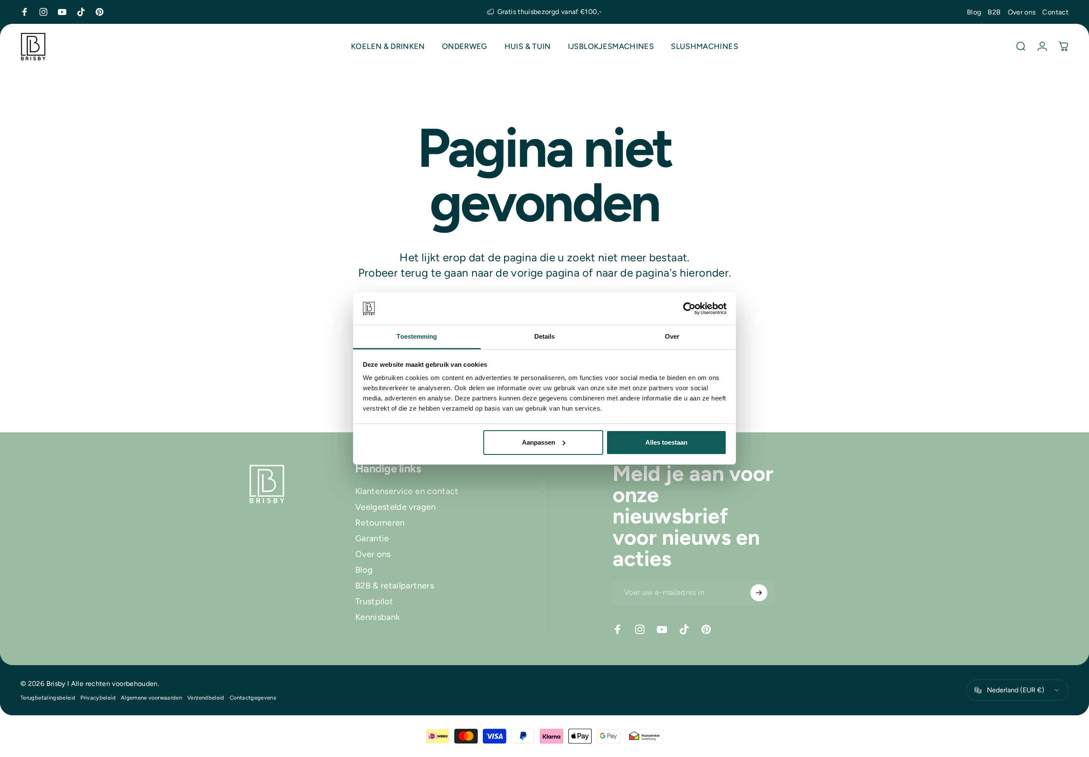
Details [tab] (544, 336)
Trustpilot (374, 601)
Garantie (372, 538)
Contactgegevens (253, 697)
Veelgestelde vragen (395, 507)
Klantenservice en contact (407, 491)
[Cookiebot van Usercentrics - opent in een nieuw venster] (689, 308)
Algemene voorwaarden (151, 697)
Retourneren (380, 522)
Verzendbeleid (206, 697)
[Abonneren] (758, 592)
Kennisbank (377, 617)
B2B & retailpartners (394, 585)
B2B (994, 12)
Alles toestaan (666, 442)
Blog (974, 12)
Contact (1055, 12)
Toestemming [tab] (416, 336)
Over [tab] (672, 336)
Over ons (1022, 12)
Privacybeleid (98, 697)
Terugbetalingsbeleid (47, 697)
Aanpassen (538, 442)
